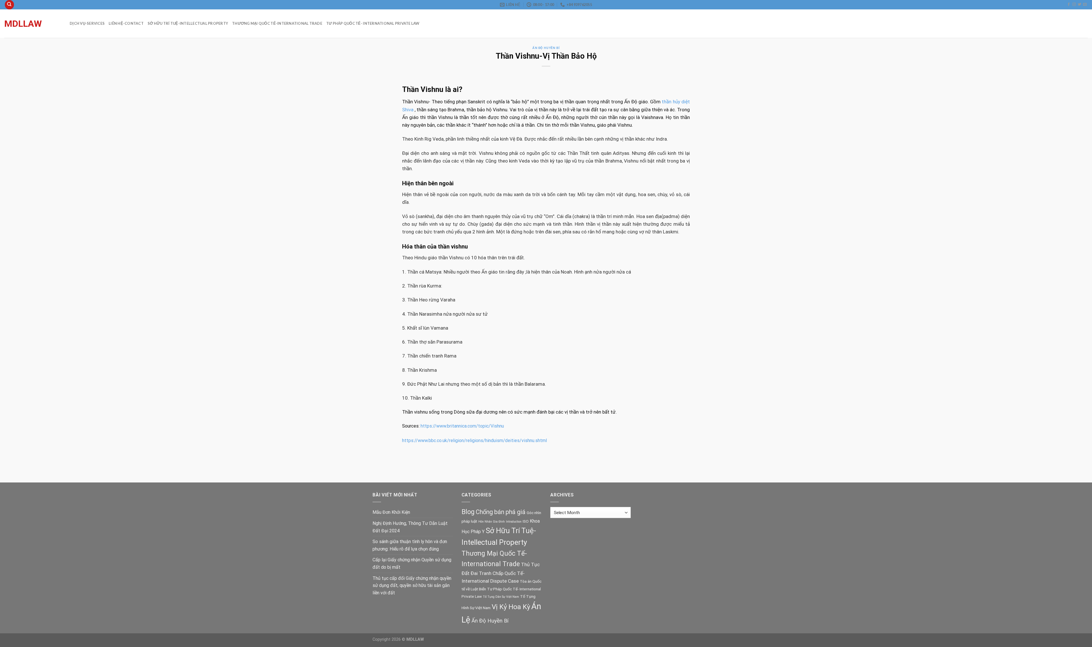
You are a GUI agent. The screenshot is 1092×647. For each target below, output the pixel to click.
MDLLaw (23, 23)
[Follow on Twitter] (1079, 5)
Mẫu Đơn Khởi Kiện (391, 512)
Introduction (514, 521)
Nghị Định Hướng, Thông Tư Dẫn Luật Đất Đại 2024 (410, 527)
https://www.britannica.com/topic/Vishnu (462, 426)
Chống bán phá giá (501, 511)
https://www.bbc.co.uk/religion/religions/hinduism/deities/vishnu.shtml (474, 440)
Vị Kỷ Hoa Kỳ (511, 607)
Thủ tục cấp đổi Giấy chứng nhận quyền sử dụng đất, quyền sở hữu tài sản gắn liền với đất (412, 585)
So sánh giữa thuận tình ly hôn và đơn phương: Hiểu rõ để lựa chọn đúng (410, 545)
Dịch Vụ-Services (87, 23)
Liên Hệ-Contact (126, 23)
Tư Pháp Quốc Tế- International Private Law (372, 23)
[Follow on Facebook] (1068, 5)
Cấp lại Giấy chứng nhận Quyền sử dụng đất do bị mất (412, 563)
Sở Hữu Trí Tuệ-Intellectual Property (188, 23)
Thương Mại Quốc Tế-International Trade (277, 23)
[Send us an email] (1085, 5)
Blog (468, 512)
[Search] (9, 4)
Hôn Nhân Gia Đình (491, 521)
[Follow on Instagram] (1074, 5)
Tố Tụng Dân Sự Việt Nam (501, 597)
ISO (526, 521)
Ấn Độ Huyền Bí (546, 48)
